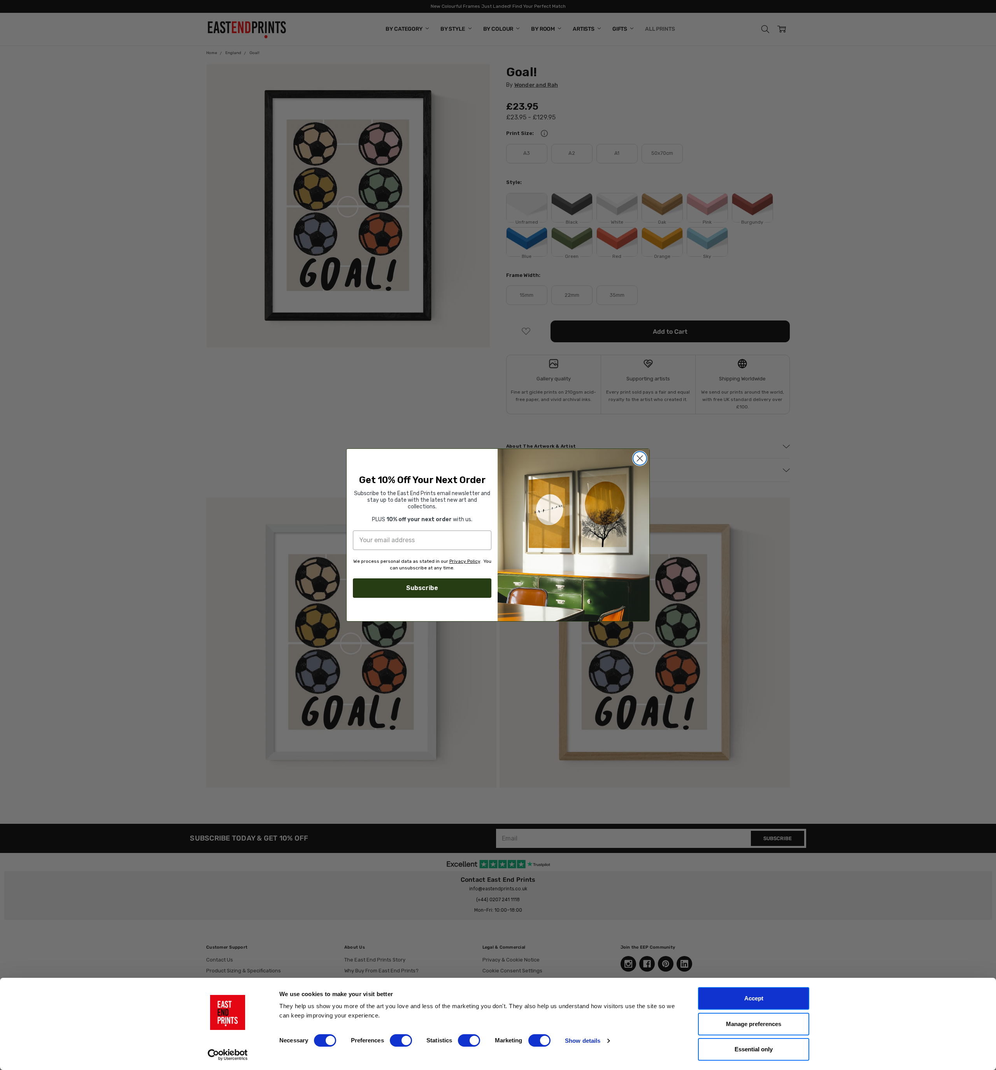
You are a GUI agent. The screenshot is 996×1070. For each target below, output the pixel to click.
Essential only (754, 1049)
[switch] (401, 1040)
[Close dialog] (640, 458)
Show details (582, 1040)
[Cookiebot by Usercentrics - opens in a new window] (228, 1055)
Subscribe (422, 588)
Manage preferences (753, 1024)
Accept (753, 998)
